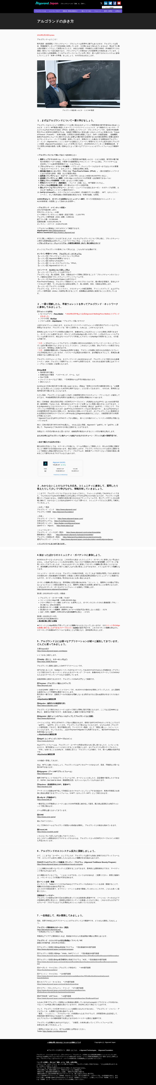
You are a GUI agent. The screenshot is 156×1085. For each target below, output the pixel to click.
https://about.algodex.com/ (47, 705)
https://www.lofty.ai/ (44, 800)
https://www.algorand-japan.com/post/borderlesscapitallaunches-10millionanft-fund (68, 998)
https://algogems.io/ (44, 774)
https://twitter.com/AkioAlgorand (55, 1031)
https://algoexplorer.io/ (56, 230)
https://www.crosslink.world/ (47, 832)
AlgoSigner (57, 321)
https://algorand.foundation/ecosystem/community (82, 537)
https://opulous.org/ (44, 787)
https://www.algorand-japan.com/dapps (52, 651)
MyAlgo (53, 319)
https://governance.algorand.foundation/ (52, 589)
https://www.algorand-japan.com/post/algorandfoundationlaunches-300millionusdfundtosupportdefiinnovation (78, 956)
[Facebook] (114, 3)
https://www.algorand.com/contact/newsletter (83, 532)
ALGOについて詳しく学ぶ (59, 270)
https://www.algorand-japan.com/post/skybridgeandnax (57, 984)
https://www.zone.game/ (46, 817)
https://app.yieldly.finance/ (47, 662)
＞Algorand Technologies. (88, 1050)
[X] (101, 3)
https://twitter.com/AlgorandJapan (67, 523)
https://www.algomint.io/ (46, 718)
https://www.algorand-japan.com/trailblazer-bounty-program (60, 864)
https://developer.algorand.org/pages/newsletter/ (74, 535)
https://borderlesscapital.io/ (47, 970)
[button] (41, 11)
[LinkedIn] (106, 3)
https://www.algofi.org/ (45, 741)
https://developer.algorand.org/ (49, 930)
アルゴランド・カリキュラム (70, 254)
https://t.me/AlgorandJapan (64, 521)
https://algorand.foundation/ (63, 512)
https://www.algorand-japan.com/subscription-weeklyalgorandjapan (87, 539)
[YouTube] (119, 3)
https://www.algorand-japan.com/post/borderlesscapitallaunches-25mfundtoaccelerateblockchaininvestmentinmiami (61, 991)
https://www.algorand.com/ (66, 509)
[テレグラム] (110, 3)
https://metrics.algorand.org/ (64, 232)
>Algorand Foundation (105, 1050)
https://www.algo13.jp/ (65, 526)
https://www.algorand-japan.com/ (70, 518)
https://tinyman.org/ (44, 685)
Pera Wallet (58, 314)
